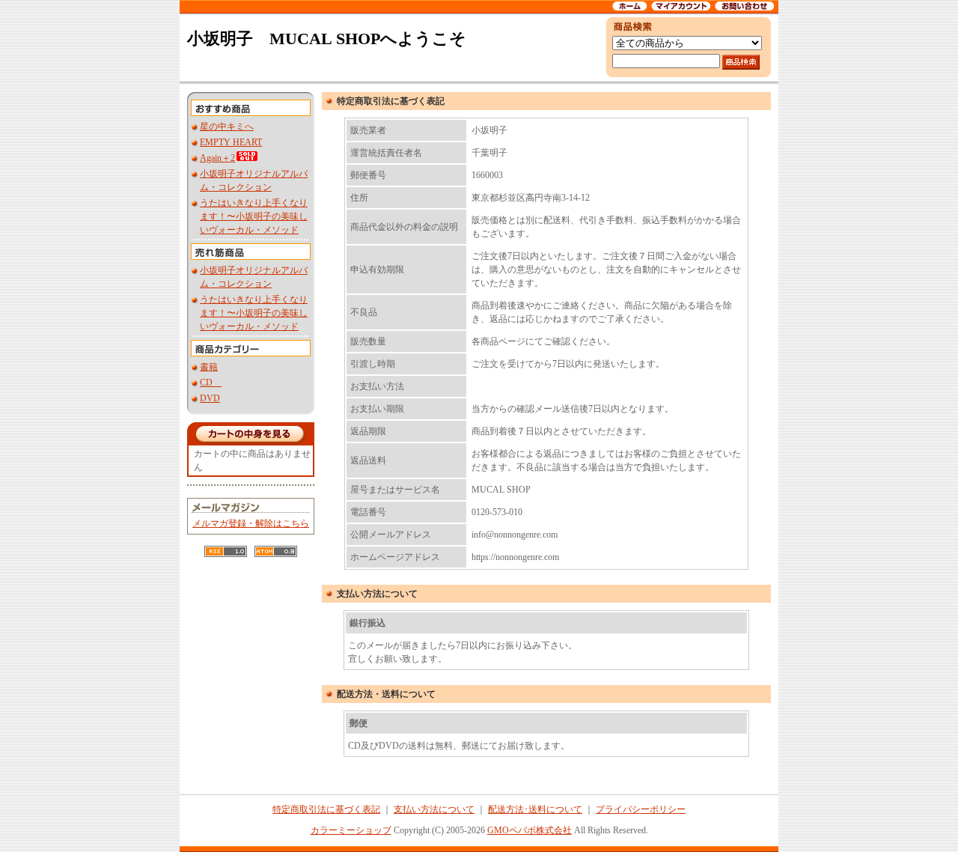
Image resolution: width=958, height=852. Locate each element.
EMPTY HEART (231, 142)
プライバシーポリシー (641, 809)
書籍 (209, 367)
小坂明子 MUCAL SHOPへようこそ (326, 38)
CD (211, 382)
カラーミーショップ (351, 830)
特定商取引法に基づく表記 (326, 809)
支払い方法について (434, 809)
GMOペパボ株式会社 (529, 830)
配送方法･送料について (535, 809)
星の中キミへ (227, 126)
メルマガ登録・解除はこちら (250, 523)
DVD (210, 398)
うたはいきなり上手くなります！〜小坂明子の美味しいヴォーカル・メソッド (254, 216)
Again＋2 (217, 158)
